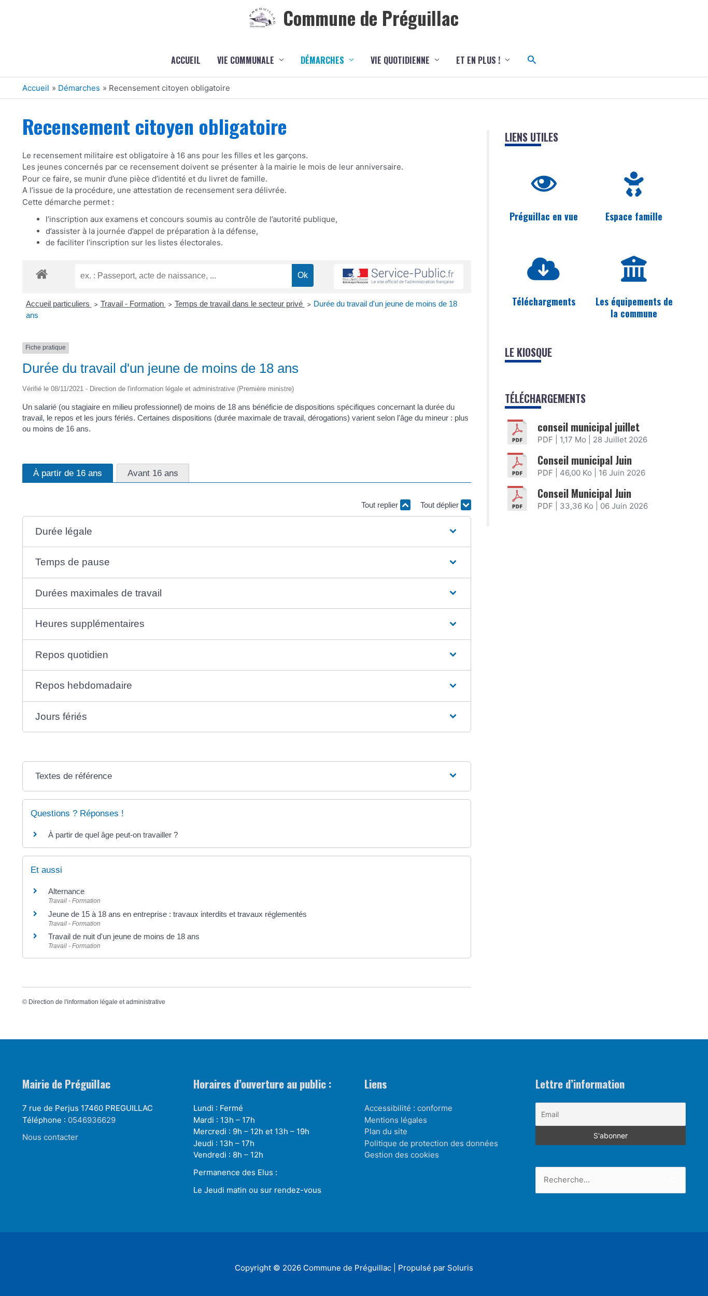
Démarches (322, 60)
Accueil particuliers (59, 303)
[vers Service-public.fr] (398, 276)
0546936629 (92, 1120)
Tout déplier (440, 504)
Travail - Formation (133, 303)
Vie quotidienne (400, 60)
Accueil (186, 60)
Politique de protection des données (431, 1143)
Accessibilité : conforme (408, 1108)
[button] (532, 60)
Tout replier (380, 504)
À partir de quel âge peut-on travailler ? (113, 834)
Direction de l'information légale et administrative (97, 1002)
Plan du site (385, 1131)
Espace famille (633, 216)
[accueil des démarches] (41, 272)
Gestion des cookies (401, 1155)
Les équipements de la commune (634, 307)
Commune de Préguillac (371, 17)
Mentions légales (395, 1120)
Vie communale (245, 60)
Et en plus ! (478, 60)
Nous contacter (50, 1137)
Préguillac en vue (543, 216)
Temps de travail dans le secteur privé (240, 303)
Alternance (66, 891)
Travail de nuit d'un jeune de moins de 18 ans (124, 936)
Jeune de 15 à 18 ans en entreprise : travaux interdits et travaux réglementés (177, 914)
